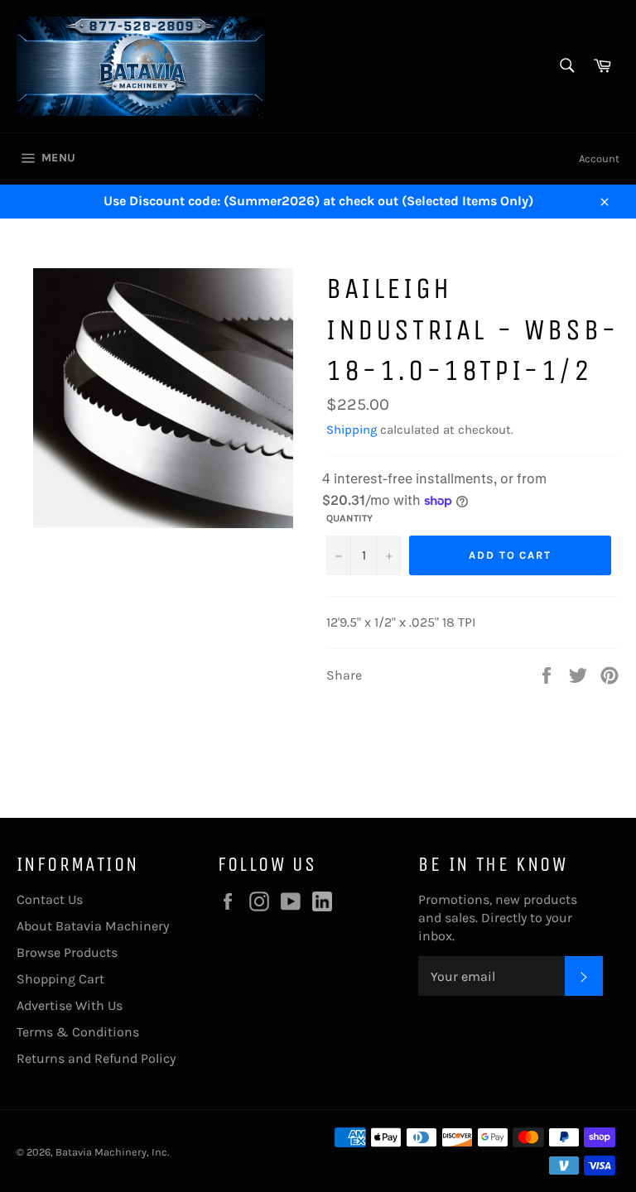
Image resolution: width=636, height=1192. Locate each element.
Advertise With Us (70, 1005)
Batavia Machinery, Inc (111, 1152)
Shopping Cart (60, 979)
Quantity (349, 518)
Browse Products (67, 952)
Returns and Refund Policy (96, 1058)
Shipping (351, 429)
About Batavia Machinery (93, 926)
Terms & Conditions (78, 1032)
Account (599, 158)
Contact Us (50, 899)
